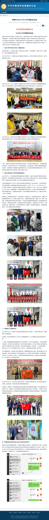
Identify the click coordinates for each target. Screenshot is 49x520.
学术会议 (24, 512)
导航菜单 (5, 12)
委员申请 (20, 512)
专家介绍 (33, 512)
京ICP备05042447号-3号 (33, 516)
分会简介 (10, 512)
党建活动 (4, 15)
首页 (1, 15)
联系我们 (46, 1)
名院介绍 (38, 512)
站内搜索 (42, 1)
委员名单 (15, 512)
